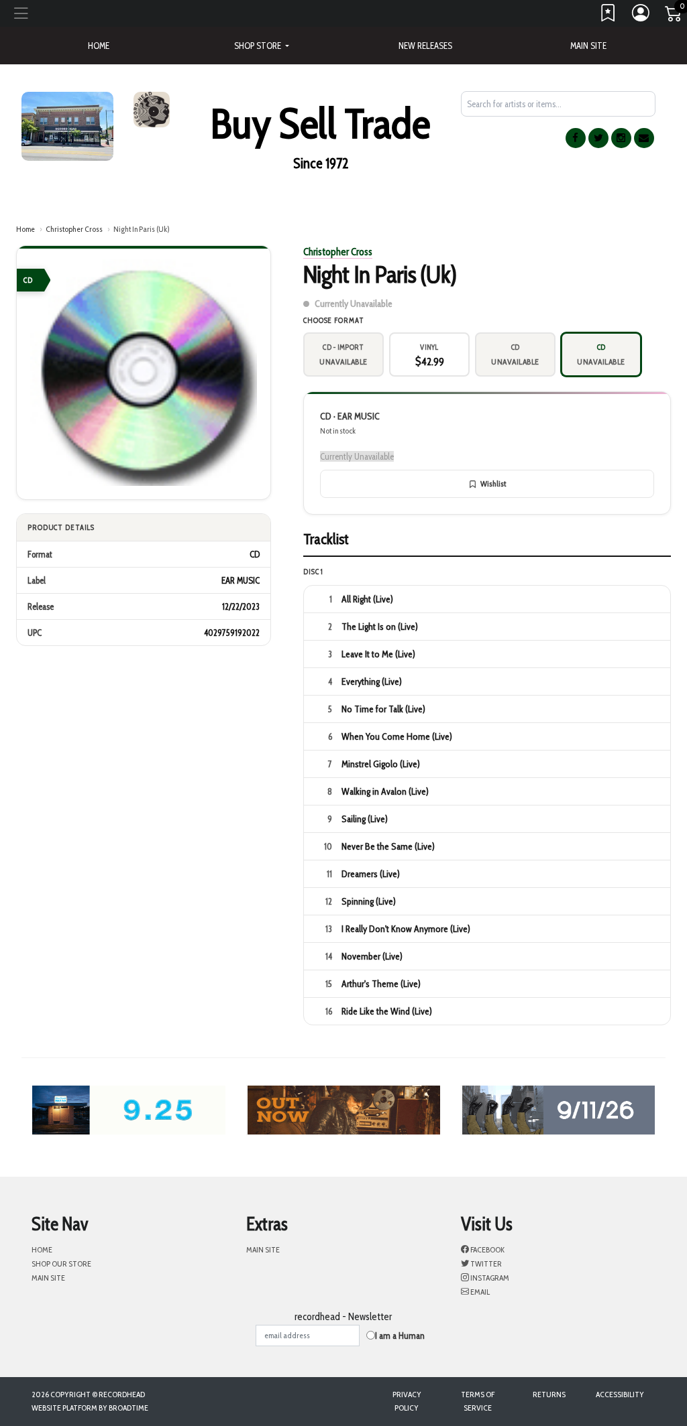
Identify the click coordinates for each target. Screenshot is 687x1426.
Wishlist (493, 483)
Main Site (588, 45)
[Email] (644, 138)
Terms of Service (477, 1401)
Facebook (487, 1249)
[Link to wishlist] (608, 16)
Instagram (489, 1278)
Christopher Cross (74, 229)
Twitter (485, 1263)
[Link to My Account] (641, 16)
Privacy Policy (406, 1401)
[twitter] (598, 138)
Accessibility (620, 1394)
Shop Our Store (61, 1263)
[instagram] (621, 138)
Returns (549, 1394)
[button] (261, 46)
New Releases (425, 45)
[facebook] (575, 138)
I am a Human (400, 1335)
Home (25, 229)
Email (479, 1292)
